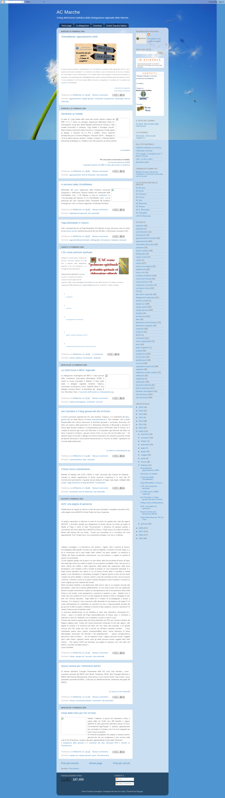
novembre (145, 438)
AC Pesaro (140, 207)
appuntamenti (75, 99)
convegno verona (143, 288)
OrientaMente (97, 69)
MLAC (138, 335)
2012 (141, 421)
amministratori (142, 232)
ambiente (140, 229)
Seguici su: (140, 88)
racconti (99, 402)
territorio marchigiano (145, 391)
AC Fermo (140, 197)
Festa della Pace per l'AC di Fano (78, 713)
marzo (144, 462)
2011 (141, 424)
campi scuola (141, 257)
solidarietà (140, 379)
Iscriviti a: (140, 104)
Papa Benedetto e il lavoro (75, 223)
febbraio (144, 465)
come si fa (140, 272)
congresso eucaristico (145, 285)
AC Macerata (141, 203)
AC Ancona (140, 188)
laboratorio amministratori (146, 322)
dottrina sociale (142, 301)
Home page (66, 26)
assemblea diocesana (145, 244)
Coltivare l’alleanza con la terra (148, 148)
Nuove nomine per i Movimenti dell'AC (81, 666)
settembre (145, 445)
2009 (141, 431)
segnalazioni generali (78, 213)
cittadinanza (141, 269)
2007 (141, 531)
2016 (141, 407)
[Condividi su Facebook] (121, 95)
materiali (114, 240)
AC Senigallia (141, 213)
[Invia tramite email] (113, 95)
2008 (141, 528)
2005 (141, 538)
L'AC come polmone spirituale (76, 252)
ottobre (144, 441)
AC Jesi (139, 200)
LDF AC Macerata (143, 216)
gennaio (144, 524)
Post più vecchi (121, 763)
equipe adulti (141, 307)
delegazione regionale (145, 298)
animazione (140, 235)
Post (120, 779)
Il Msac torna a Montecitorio (75, 469)
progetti (139, 351)
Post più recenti (69, 763)
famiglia (139, 313)
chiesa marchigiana (77, 402)
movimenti (99, 99)
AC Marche (68, 12)
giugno (144, 451)
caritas (138, 260)
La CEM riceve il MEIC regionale (78, 370)
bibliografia (95, 240)
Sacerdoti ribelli (142, 162)
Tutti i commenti (124, 784)
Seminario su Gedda (72, 114)
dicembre (145, 434)
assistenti (140, 248)
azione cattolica (75, 358)
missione (122, 240)
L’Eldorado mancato (144, 151)
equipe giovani (88, 99)
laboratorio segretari (144, 326)
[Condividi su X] (118, 95)
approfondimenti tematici (79, 240)
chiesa (72, 656)
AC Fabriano (141, 194)
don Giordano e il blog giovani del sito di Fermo (85, 411)
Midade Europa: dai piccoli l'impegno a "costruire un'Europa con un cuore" (149, 174)
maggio (144, 455)
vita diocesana (103, 755)
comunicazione (75, 460)
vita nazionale (102, 175)
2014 (141, 414)
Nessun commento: (100, 95)
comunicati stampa (83, 701)
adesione (139, 226)
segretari (139, 369)
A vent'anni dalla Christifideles (76, 184)
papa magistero (142, 348)
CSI (137, 291)
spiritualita (119, 99)
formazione (105, 240)
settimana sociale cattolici (146, 372)
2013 (141, 418)
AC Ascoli (140, 191)
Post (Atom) (74, 769)
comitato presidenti (144, 276)
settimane (140, 376)
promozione (141, 357)
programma (109, 99)
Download (97, 26)
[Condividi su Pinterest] (123, 95)
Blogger (140, 791)
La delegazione (82, 26)
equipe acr (80, 656)
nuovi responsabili (143, 341)
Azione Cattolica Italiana (116, 26)
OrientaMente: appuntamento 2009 (79, 36)
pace (94, 755)
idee (84, 460)
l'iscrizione (64, 82)
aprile (143, 458)
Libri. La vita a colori (144, 159)
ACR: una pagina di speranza (76, 504)
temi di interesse (88, 175)
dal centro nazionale (144, 294)
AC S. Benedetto (143, 210)
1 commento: (98, 354)
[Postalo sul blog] (116, 95)
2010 (141, 428)
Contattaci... (140, 83)
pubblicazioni (141, 360)
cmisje (122, 791)
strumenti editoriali (143, 385)
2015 (141, 411)
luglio (143, 448)
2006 (141, 535)
